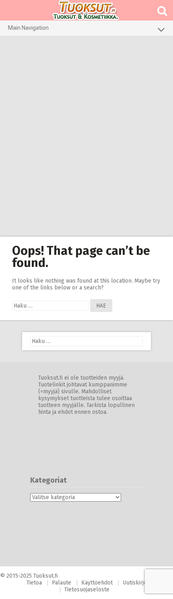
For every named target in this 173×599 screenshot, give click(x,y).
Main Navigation (28, 28)
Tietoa (34, 582)
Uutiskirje (135, 582)
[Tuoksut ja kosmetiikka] (86, 10)
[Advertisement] (86, 136)
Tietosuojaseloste (86, 589)
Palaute (61, 582)
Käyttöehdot (97, 582)
